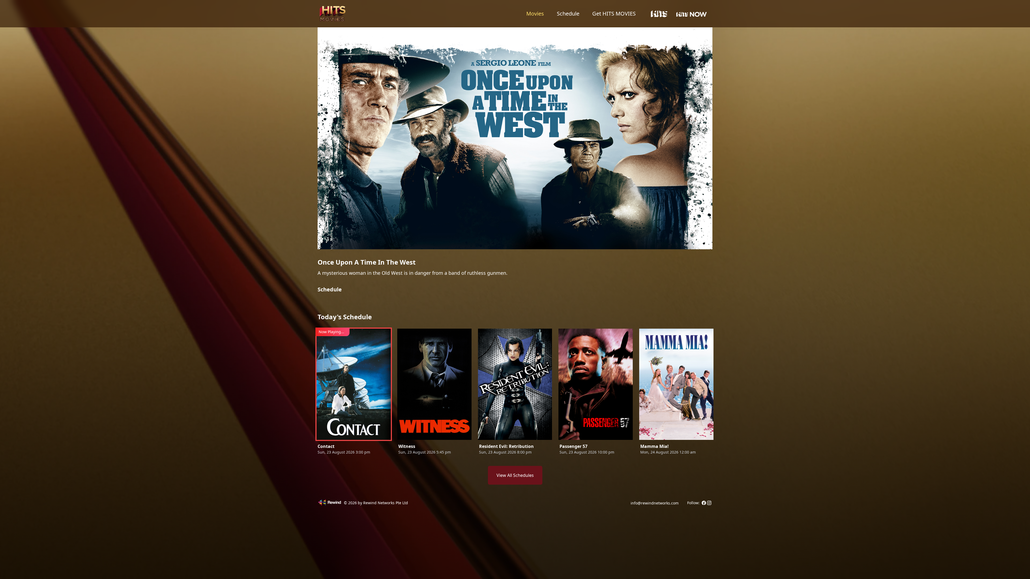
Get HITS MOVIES (614, 13)
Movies (535, 13)
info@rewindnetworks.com (655, 503)
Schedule (568, 13)
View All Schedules (515, 475)
